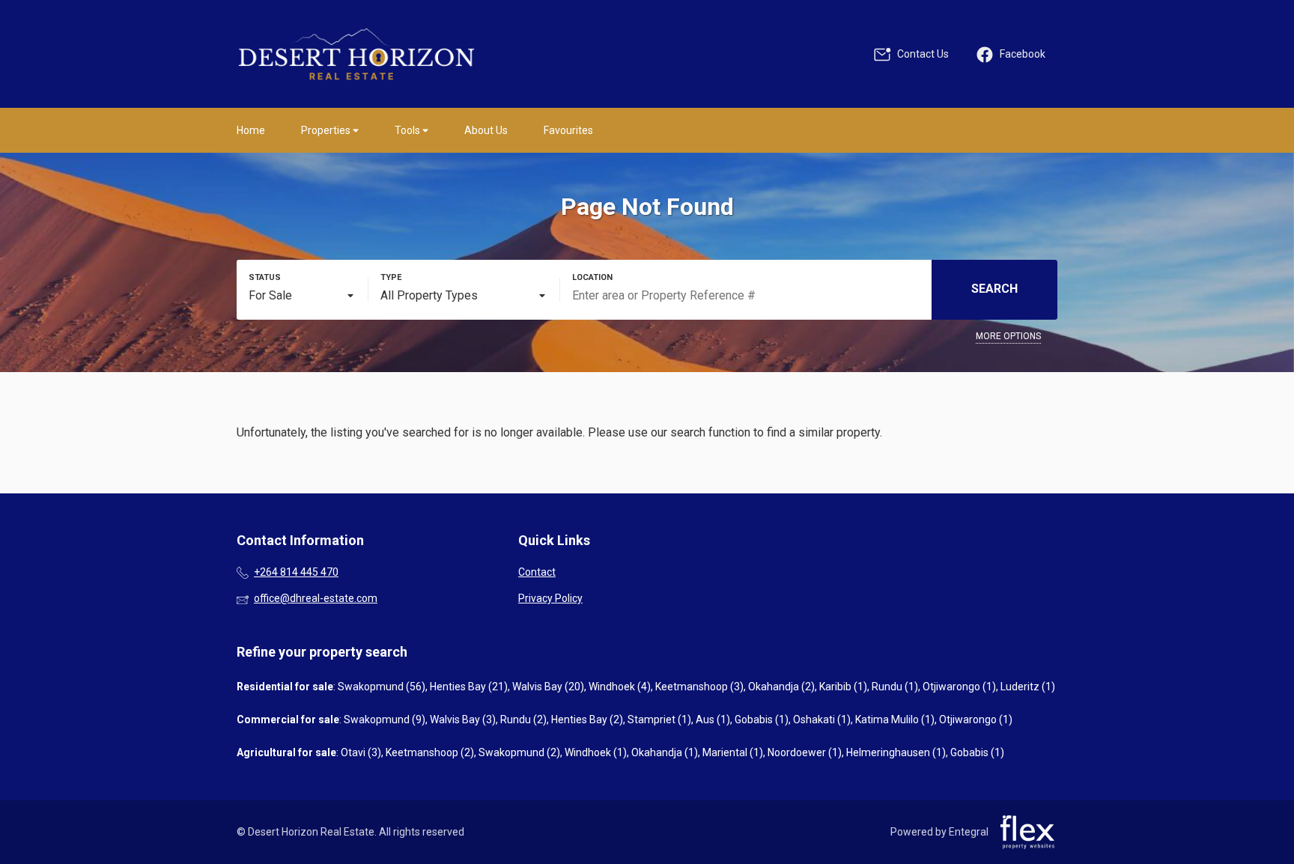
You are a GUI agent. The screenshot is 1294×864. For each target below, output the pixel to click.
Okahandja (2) (781, 687)
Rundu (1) (895, 687)
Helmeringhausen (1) (896, 752)
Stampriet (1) (659, 719)
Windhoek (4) (620, 687)
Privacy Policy (550, 598)
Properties (327, 130)
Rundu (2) (523, 719)
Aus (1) (713, 719)
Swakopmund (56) (381, 687)
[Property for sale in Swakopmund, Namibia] (356, 54)
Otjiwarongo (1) (959, 687)
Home (251, 130)
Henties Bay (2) (587, 719)
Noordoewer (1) (805, 752)
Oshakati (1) (822, 719)
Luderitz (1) (1027, 687)
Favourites (568, 130)
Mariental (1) (732, 752)
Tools (408, 130)
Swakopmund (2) (519, 752)
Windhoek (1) (596, 752)
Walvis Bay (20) (548, 687)
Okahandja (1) (664, 752)
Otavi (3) (361, 752)
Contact (537, 572)
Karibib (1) (843, 687)
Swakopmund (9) (384, 719)
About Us (486, 130)
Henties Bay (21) (469, 687)
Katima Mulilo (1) (895, 719)
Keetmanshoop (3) (699, 687)
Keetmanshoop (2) (430, 752)
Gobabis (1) (762, 719)
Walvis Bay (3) (463, 719)
